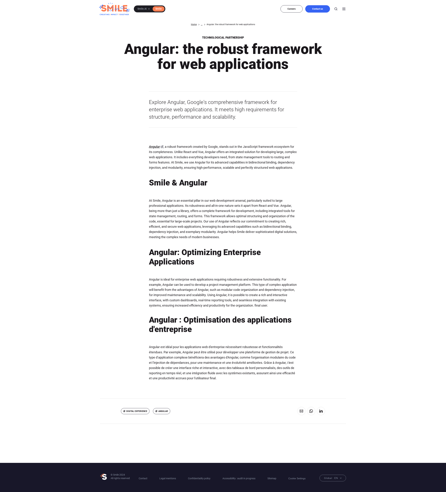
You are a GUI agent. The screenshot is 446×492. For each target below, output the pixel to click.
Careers (291, 9)
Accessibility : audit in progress (238, 478)
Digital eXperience (136, 411)
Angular (154, 146)
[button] (149, 8)
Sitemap (271, 478)
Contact (143, 478)
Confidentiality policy (199, 478)
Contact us (317, 9)
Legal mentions (167, 478)
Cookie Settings (297, 478)
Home (194, 24)
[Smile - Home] (114, 9)
